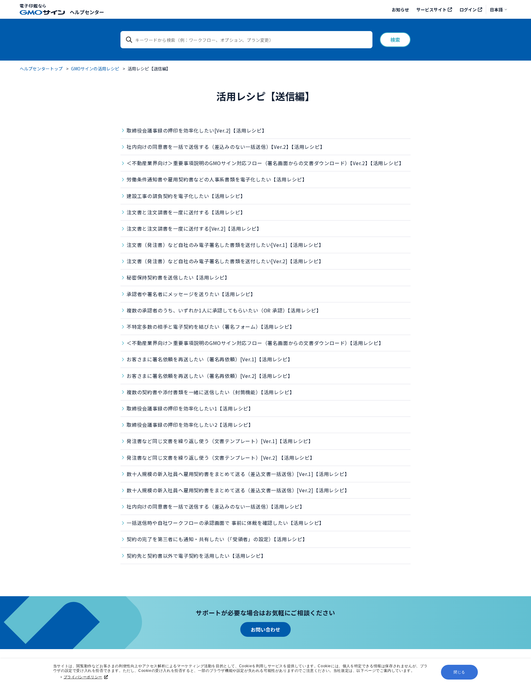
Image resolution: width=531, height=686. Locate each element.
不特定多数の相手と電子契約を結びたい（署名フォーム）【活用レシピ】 (210, 326)
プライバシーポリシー (83, 677)
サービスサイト (431, 9)
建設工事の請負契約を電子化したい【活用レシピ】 (186, 196)
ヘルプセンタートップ (41, 68)
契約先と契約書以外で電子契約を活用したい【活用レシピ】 (196, 555)
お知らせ (400, 9)
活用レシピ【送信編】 (149, 68)
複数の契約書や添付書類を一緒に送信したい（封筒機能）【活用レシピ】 (210, 392)
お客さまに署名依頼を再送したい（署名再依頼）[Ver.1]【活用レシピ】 (210, 359)
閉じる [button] (459, 672)
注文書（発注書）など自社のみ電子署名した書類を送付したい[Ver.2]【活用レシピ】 (225, 261)
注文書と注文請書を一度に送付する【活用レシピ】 (186, 212)
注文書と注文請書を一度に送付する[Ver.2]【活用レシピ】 (194, 228)
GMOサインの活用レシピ (95, 68)
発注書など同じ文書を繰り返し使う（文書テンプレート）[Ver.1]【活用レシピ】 (220, 441)
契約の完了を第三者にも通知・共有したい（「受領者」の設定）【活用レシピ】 (217, 539)
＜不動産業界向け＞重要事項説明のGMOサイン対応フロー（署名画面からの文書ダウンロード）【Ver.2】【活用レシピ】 (265, 163)
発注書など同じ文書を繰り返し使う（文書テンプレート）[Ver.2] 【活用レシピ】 (221, 457)
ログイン (468, 9)
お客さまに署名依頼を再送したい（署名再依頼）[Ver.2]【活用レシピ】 (210, 375)
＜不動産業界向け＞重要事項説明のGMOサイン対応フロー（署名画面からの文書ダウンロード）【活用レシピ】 (255, 343)
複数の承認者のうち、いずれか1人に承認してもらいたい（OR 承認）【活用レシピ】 (224, 310)
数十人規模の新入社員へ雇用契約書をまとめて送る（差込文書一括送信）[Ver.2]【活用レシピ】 (238, 490)
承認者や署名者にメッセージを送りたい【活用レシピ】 (191, 294)
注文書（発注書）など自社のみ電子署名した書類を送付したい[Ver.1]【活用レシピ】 (225, 244)
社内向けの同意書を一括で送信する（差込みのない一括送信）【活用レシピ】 (216, 506)
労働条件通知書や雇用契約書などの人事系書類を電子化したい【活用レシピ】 (217, 179)
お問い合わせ (265, 629)
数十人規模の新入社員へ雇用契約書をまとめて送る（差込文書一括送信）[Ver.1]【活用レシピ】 (238, 474)
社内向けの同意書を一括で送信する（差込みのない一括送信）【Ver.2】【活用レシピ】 (226, 146)
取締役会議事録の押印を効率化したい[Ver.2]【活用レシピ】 (197, 130)
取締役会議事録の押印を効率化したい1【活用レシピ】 (190, 408)
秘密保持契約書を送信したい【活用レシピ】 (178, 277)
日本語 (496, 9)
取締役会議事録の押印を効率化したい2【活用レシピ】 (190, 424)
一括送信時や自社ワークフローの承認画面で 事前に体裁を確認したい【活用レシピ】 (225, 522)
